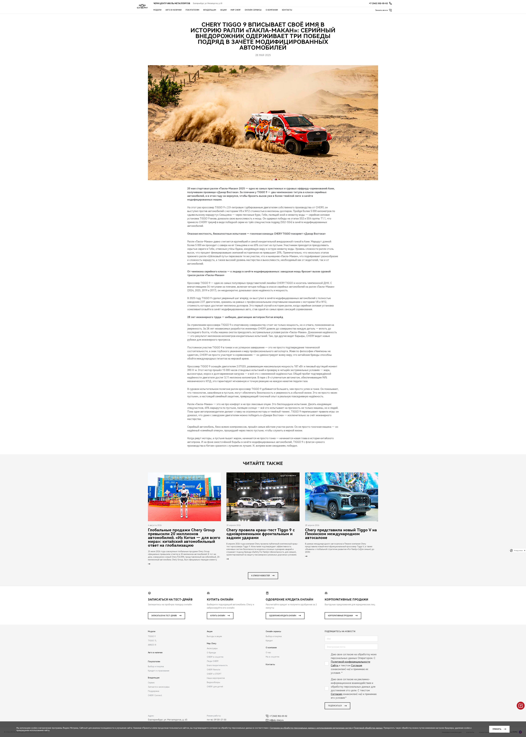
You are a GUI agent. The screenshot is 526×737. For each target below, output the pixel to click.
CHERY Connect (155, 695)
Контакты (287, 10)
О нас (268, 652)
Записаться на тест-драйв (164, 616)
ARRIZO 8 (152, 645)
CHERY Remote (213, 670)
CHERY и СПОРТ (214, 674)
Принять (497, 729)
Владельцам (209, 10)
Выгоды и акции (214, 636)
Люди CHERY (213, 661)
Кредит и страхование (158, 671)
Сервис (151, 683)
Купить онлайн (217, 616)
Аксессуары (212, 648)
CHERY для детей (215, 687)
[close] (524, 550)
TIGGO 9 (152, 636)
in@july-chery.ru (276, 720)
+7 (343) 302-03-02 (278, 716)
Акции (223, 10)
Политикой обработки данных (368, 728)
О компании (272, 10)
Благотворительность (217, 665)
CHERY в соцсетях (215, 657)
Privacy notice (518, 550)
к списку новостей (260, 576)
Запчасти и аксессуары (159, 687)
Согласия (356, 665)
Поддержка (153, 691)
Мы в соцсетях (272, 657)
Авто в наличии (173, 10)
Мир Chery (236, 10)
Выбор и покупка (156, 666)
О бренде (211, 653)
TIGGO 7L (152, 641)
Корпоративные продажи (340, 616)
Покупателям (192, 10)
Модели (157, 10)
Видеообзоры (213, 682)
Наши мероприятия (216, 678)
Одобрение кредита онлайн (282, 616)
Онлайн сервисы (253, 10)
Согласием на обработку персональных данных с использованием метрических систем (311, 728)
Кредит (269, 641)
